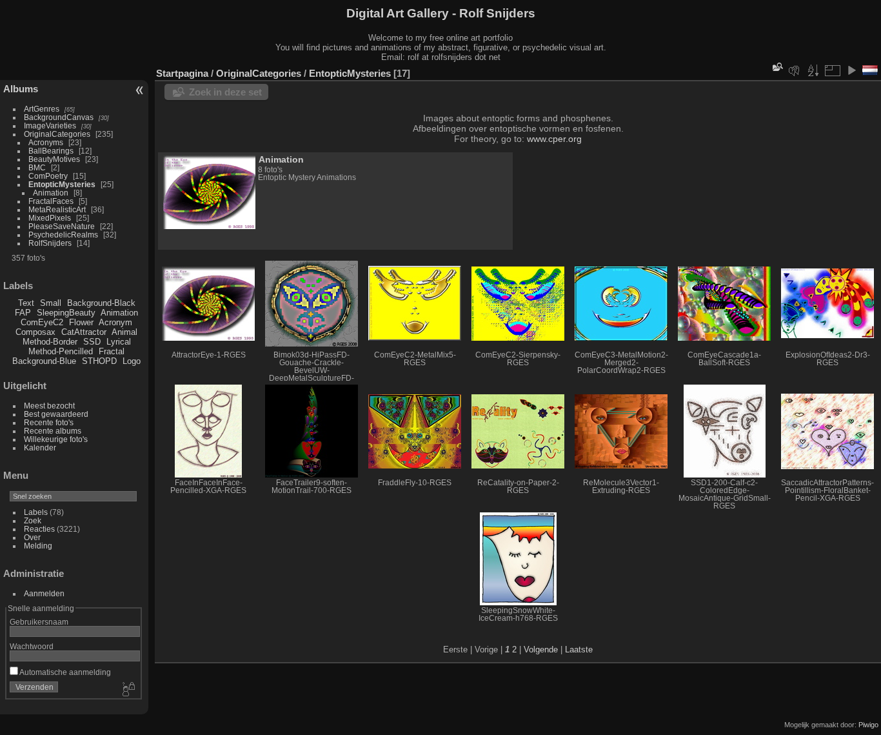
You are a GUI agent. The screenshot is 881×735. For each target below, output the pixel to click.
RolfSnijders (50, 243)
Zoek (32, 520)
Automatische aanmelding (64, 672)
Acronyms (45, 142)
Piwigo (868, 725)
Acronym (115, 322)
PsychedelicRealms (63, 234)
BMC (37, 167)
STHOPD (99, 361)
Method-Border (50, 342)
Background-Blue (44, 361)
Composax (35, 332)
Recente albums (52, 431)
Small (50, 303)
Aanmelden (44, 593)
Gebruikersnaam (39, 622)
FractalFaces (51, 201)
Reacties (39, 529)
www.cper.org (554, 139)
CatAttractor (83, 332)
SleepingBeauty (66, 312)
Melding (38, 545)
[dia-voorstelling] (851, 70)
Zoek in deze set (225, 91)
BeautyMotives (54, 159)
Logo (132, 361)
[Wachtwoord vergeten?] (127, 689)
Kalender (40, 447)
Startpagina (182, 73)
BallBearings (51, 150)
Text (26, 303)
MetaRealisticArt (57, 209)
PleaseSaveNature (61, 226)
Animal (124, 332)
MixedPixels (49, 218)
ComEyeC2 (42, 322)
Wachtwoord (32, 646)
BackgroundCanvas (59, 117)
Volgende (541, 649)
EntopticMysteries (61, 184)
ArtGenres (41, 109)
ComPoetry (48, 176)
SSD (92, 342)
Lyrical (118, 342)
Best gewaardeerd (56, 414)
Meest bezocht (49, 405)
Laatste (579, 649)
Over (32, 537)
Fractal (111, 351)
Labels (36, 512)
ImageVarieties (50, 125)
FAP (23, 312)
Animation (50, 192)
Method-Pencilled (60, 351)
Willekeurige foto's (56, 439)
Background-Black (101, 303)
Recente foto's (49, 422)
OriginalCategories (57, 134)
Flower (81, 322)
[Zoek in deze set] (776, 67)
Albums (20, 88)
